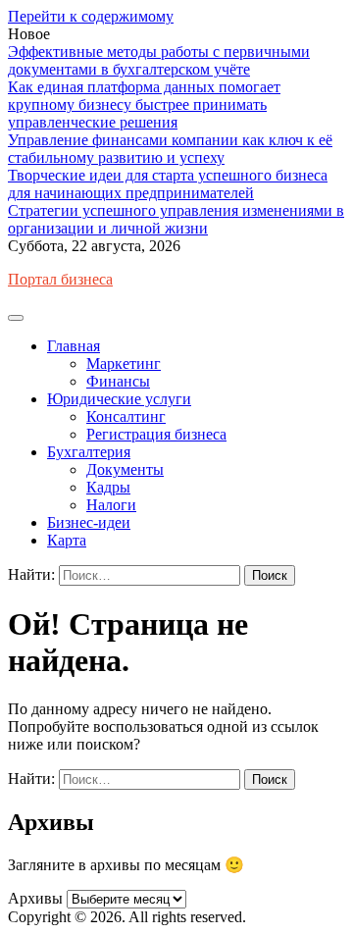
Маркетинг (123, 363)
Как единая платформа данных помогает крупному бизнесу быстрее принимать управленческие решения (144, 104)
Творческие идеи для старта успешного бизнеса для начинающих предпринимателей (168, 184)
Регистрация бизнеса (156, 434)
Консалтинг (126, 416)
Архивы (35, 898)
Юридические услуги (119, 398)
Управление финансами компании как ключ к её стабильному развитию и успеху (170, 148)
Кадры (108, 487)
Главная (73, 345)
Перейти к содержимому (91, 16)
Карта (66, 540)
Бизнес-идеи (88, 522)
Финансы (118, 381)
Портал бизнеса (60, 279)
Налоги (111, 504)
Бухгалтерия (88, 451)
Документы (125, 469)
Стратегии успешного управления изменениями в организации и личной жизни (176, 219)
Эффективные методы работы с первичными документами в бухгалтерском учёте (159, 60)
